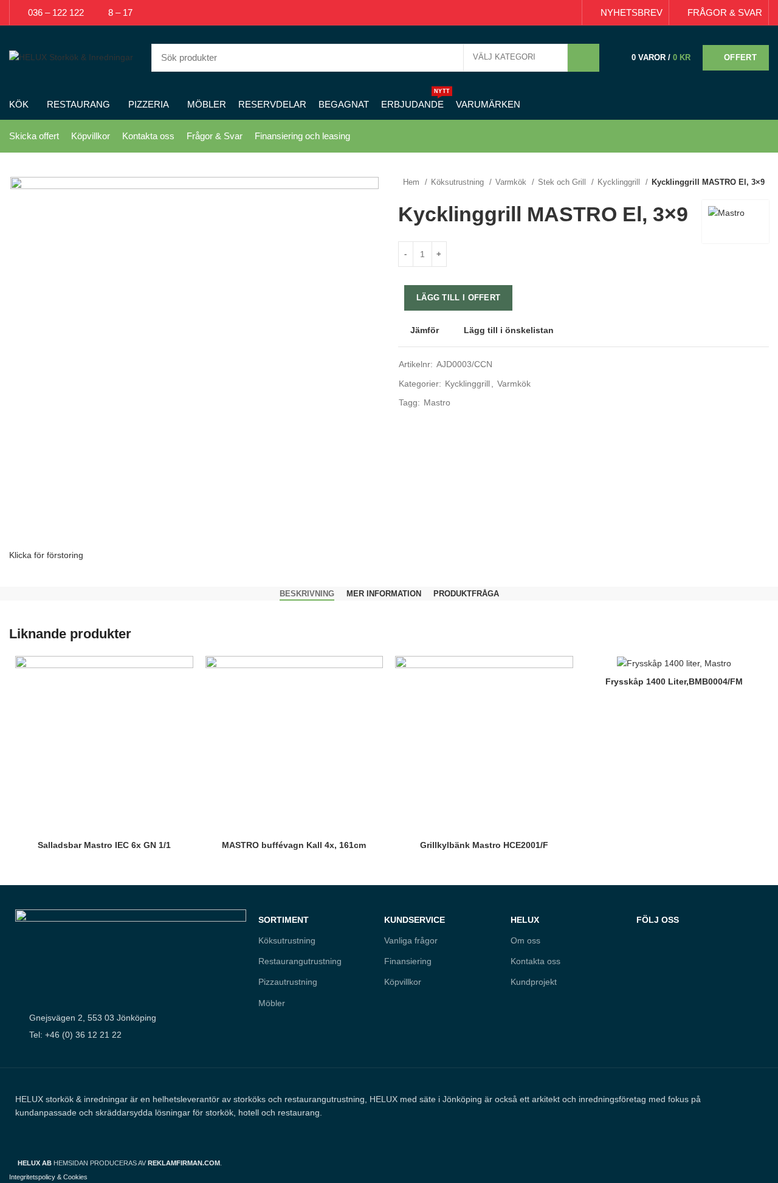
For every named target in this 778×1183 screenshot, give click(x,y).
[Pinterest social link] (541, 13)
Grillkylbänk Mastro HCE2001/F (484, 845)
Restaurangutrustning (300, 961)
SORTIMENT (283, 920)
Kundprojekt (534, 982)
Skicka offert (34, 136)
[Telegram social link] (569, 13)
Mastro (437, 402)
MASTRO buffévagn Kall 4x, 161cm (294, 845)
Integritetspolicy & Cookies (48, 1177)
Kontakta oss (148, 136)
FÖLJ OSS (657, 920)
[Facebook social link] (513, 13)
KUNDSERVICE (414, 920)
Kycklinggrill (619, 182)
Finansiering (408, 961)
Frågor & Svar (215, 136)
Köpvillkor (90, 136)
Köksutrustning (458, 182)
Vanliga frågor (411, 940)
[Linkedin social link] (555, 13)
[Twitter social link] (527, 13)
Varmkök (512, 182)
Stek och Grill (563, 182)
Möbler (271, 1003)
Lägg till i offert (458, 297)
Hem (412, 182)
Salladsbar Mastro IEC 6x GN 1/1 (104, 845)
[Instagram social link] (671, 973)
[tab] (307, 593)
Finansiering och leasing (302, 136)
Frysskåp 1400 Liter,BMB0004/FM (674, 681)
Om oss (525, 940)
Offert (740, 57)
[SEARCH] (583, 58)
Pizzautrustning (287, 982)
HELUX (525, 920)
